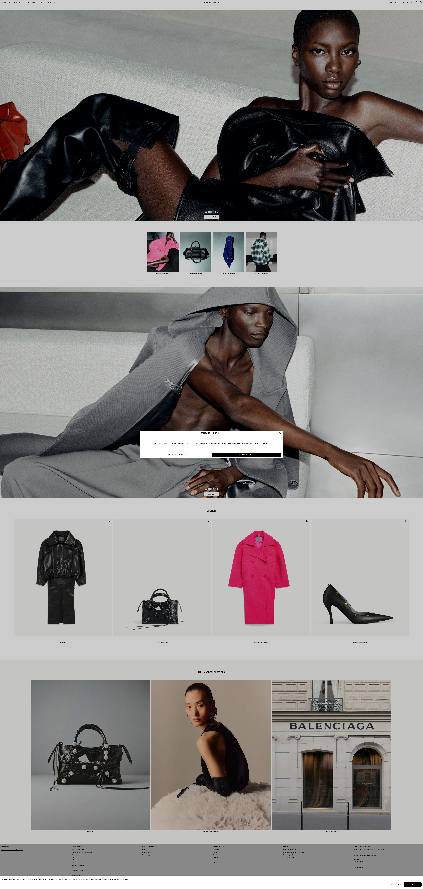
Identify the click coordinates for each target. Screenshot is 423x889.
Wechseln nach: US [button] (246, 455)
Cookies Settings (396, 884)
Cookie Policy (124, 879)
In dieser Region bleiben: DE (176, 455)
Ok (413, 884)
